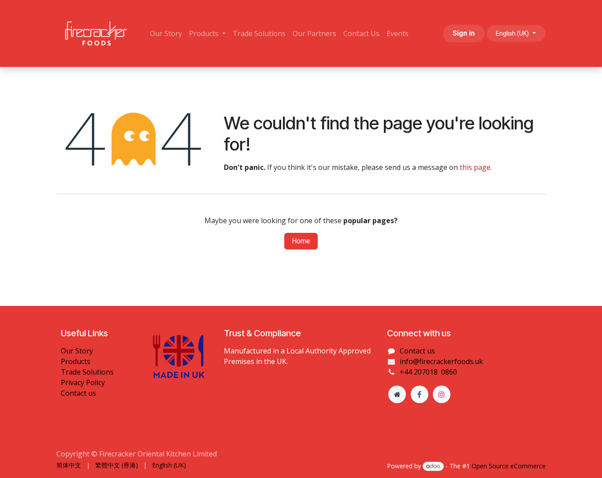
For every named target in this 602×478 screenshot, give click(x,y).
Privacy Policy (83, 382)
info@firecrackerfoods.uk (441, 361)
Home (301, 241)
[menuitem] (166, 33)
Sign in (464, 33)
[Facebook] (419, 394)
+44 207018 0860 (428, 372)
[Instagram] (441, 394)
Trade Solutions (87, 372)
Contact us (78, 393)
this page (475, 167)
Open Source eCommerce (509, 466)
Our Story (77, 351)
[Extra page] (397, 394)
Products (75, 361)
